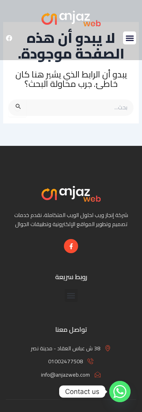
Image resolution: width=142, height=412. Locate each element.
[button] (129, 37)
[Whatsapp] (120, 391)
